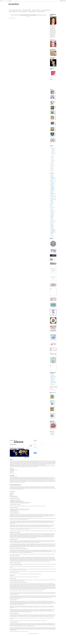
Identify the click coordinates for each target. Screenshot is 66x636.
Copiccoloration (53, 207)
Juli (52, 147)
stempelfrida (13, 4)
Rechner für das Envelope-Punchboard (53, 433)
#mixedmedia (52, 189)
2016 (51, 168)
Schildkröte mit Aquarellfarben (55, 113)
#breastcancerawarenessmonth (53, 178)
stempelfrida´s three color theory (53, 232)
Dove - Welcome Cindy (55, 92)
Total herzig (52, 151)
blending (52, 204)
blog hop (52, 205)
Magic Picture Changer (52, 216)
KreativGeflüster (53, 384)
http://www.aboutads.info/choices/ (23, 596)
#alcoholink (52, 175)
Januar (52, 161)
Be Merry (55, 102)
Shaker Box (52, 227)
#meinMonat (52, 186)
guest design (52, 214)
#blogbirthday (52, 177)
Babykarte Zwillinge (55, 107)
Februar (52, 160)
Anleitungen (52, 202)
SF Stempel (52, 226)
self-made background (52, 225)
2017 (51, 167)
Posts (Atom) (14, 18)
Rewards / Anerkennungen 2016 (13, 11)
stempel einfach (52, 400)
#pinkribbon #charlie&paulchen (53, 193)
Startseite (28, 16)
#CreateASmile (53, 182)
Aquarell (52, 203)
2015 (51, 169)
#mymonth (52, 191)
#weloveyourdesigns (53, 199)
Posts (52, 388)
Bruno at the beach (54, 396)
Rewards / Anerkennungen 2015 (23, 11)
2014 (51, 170)
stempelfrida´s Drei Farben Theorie (53, 231)
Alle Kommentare (53, 389)
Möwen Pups (53, 152)
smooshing (52, 228)
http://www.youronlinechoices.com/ (36, 596)
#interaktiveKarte (53, 185)
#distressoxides (53, 183)
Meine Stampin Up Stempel (40, 11)
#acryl (51, 174)
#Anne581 (52, 176)
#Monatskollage (53, 190)
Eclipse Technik (53, 211)
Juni (52, 155)
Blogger (37, 633)
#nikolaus (52, 192)
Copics (51, 208)
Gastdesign (52, 213)
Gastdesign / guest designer (32, 11)
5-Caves (52, 201)
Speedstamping (53, 229)
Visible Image (52, 374)
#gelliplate (52, 184)
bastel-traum (52, 375)
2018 (51, 166)
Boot (51, 206)
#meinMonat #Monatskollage (53, 188)
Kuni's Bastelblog (52, 413)
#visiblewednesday (53, 198)
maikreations (52, 394)
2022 (51, 146)
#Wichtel (52, 200)
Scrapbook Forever (53, 376)
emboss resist (52, 212)
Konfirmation (52, 215)
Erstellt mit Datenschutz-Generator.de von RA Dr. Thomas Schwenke (19, 631)
